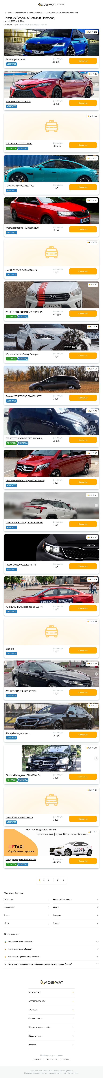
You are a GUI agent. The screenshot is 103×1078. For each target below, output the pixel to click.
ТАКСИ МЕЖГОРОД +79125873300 (24, 522)
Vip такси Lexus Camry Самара (22, 354)
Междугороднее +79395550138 (22, 227)
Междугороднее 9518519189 (21, 859)
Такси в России (35, 13)
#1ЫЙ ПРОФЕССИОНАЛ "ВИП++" (24, 312)
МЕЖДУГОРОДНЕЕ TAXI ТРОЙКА (24, 438)
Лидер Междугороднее (18, 733)
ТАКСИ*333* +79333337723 (20, 185)
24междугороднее (15, 59)
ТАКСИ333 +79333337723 (19, 817)
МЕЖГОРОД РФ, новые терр (21, 691)
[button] (96, 84)
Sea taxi (10, 649)
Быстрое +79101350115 (18, 101)
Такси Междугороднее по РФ (21, 564)
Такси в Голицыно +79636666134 (23, 775)
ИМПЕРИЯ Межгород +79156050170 (25, 480)
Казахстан (52, 1060)
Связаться (82, 61)
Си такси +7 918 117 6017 (19, 143)
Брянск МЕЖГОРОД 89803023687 (24, 396)
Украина (65, 1060)
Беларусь (38, 1060)
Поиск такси (20, 13)
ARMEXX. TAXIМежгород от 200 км (24, 606)
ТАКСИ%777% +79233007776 (21, 270)
